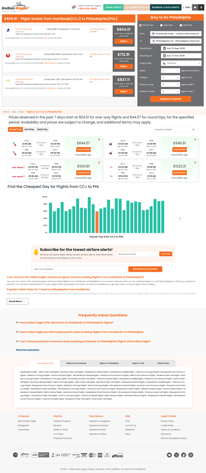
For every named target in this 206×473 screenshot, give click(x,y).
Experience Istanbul (98, 425)
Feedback (130, 429)
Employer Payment (63, 438)
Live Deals (58, 434)
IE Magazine (23, 425)
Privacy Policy (167, 421)
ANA (45, 38)
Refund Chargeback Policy (174, 438)
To (141, 41)
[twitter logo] (176, 455)
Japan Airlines (50, 63)
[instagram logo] (190, 455)
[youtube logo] (169, 455)
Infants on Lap (146, 84)
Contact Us (130, 425)
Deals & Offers (61, 429)
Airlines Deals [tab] (163, 363)
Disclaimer (166, 434)
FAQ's (127, 434)
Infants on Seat (147, 91)
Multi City (42, 129)
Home (6, 111)
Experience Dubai (97, 434)
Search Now (83, 149)
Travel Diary (23, 429)
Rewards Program (62, 421)
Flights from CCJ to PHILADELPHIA (44, 111)
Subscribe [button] (166, 253)
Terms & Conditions (170, 429)
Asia (14, 111)
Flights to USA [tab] (138, 363)
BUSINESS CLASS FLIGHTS (165, 7)
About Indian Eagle (27, 421)
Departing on (146, 48)
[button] (195, 7)
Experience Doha (97, 429)
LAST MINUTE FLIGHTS (137, 7)
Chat (127, 421)
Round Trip (15, 129)
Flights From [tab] (76, 363)
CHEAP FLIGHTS (113, 7)
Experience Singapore (99, 421)
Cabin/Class (145, 63)
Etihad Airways (50, 88)
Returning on (146, 55)
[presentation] (153, 33)
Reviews (57, 425)
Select (123, 41)
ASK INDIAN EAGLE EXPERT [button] (145, 269)
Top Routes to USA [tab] (45, 363)
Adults (143, 70)
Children (144, 77)
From (142, 33)
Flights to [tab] (109, 363)
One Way (29, 129)
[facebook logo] (183, 455)
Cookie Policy (167, 425)
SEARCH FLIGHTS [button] (170, 99)
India (21, 111)
